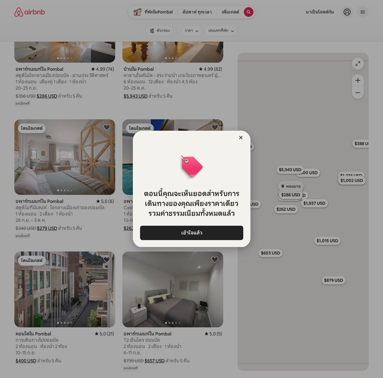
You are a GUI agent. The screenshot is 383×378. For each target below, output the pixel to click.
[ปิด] (240, 137)
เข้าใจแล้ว (191, 233)
